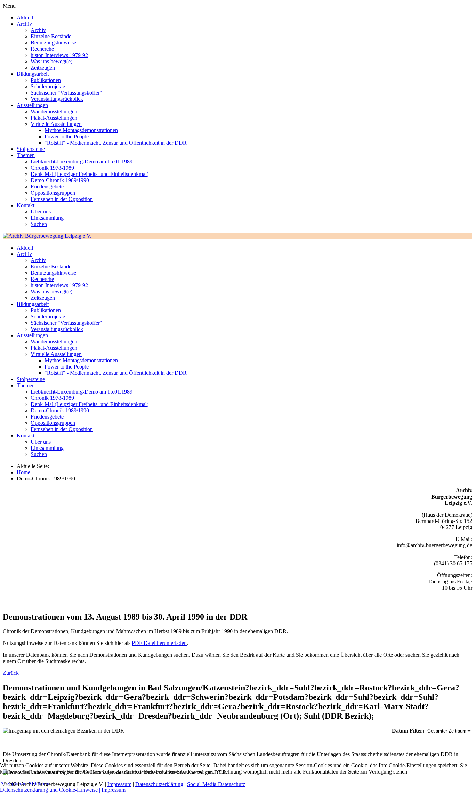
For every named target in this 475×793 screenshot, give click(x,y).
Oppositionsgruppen (53, 193)
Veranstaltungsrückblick (57, 99)
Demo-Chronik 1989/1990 (60, 180)
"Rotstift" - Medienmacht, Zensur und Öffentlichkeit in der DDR (116, 143)
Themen (26, 155)
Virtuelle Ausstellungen (56, 124)
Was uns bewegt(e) (51, 61)
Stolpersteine (31, 149)
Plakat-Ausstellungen (54, 118)
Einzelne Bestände (51, 36)
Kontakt (25, 205)
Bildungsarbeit (33, 74)
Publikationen (46, 80)
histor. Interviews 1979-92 (59, 55)
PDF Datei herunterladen (159, 643)
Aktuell (25, 18)
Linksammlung (47, 218)
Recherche (42, 49)
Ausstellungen (32, 105)
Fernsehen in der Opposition (62, 199)
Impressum (114, 790)
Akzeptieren (13, 783)
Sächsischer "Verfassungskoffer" (66, 93)
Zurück (11, 673)
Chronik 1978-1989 (52, 168)
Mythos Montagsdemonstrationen (81, 130)
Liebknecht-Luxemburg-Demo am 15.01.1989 (81, 161)
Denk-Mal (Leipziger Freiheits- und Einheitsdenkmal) (89, 174)
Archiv (24, 24)
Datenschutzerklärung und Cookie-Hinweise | (51, 790)
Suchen (39, 224)
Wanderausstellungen (54, 111)
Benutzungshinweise (53, 43)
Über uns (41, 212)
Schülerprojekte (48, 86)
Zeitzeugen (43, 68)
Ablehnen (38, 783)
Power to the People (67, 136)
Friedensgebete (47, 186)
